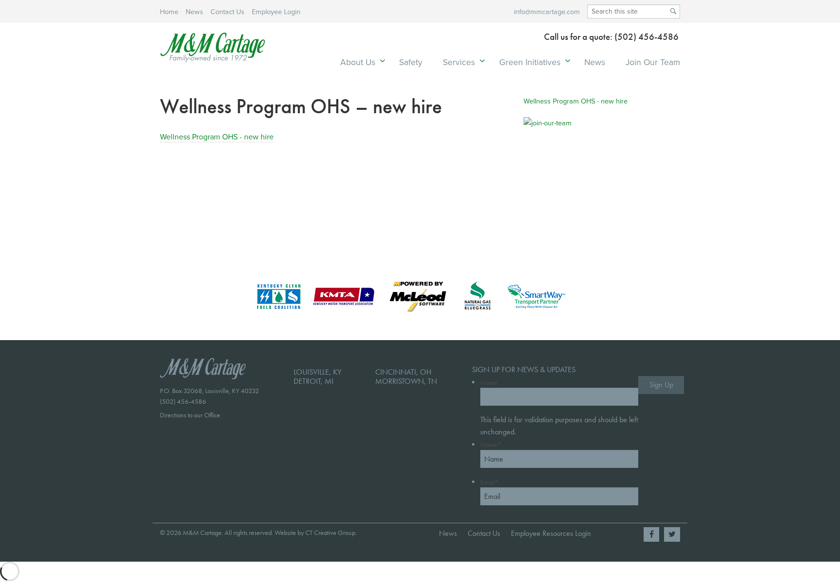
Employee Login (276, 11)
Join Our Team (653, 62)
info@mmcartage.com (547, 11)
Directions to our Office (190, 415)
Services (459, 62)
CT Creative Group (330, 533)
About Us (357, 62)
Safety (410, 62)
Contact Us (227, 11)
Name (488, 382)
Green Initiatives (529, 62)
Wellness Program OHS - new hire (217, 136)
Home (169, 11)
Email (489, 482)
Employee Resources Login (551, 533)
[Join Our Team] (581, 168)
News (194, 11)
